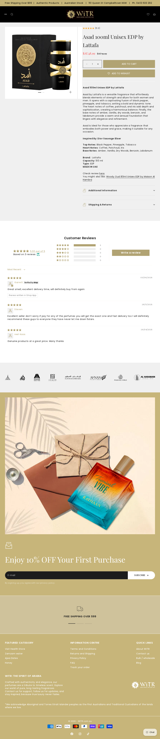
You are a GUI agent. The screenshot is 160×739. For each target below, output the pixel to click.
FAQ (72, 662)
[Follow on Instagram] (80, 733)
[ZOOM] (70, 92)
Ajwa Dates (11, 658)
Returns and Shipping (82, 653)
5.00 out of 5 (37, 251)
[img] (14, 278)
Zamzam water (14, 653)
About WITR (143, 648)
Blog (138, 662)
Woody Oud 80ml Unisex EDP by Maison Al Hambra (119, 178)
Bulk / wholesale (145, 658)
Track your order (80, 667)
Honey (8, 662)
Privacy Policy (78, 658)
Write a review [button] (131, 252)
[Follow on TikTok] (88, 733)
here (102, 173)
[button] (63, 245)
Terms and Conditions (83, 648)
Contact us (143, 653)
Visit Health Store (15, 648)
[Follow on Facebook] (71, 733)
